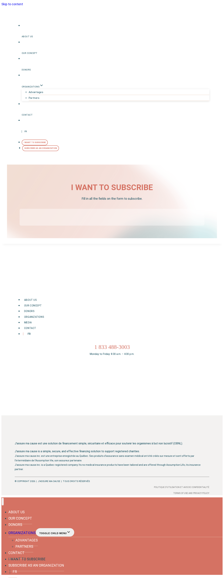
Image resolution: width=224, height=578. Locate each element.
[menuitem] (115, 126)
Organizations (34, 316)
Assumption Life (175, 464)
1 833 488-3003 (112, 347)
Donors (26, 70)
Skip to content (12, 4)
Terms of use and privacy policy (191, 493)
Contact (27, 115)
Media (28, 322)
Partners (34, 98)
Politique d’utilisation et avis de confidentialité (181, 487)
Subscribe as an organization (40, 148)
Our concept (29, 53)
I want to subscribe (35, 142)
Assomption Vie (44, 460)
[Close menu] (2, 501)
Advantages (36, 92)
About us (27, 36)
